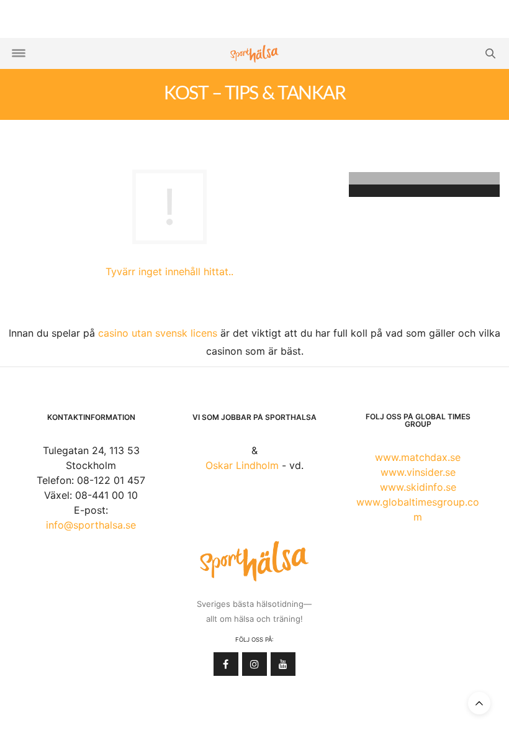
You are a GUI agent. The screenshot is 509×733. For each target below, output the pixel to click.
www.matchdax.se (418, 457)
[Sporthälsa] (254, 54)
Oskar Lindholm (242, 465)
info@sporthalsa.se (91, 525)
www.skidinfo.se (418, 487)
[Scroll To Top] (479, 703)
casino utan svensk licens (157, 333)
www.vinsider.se (418, 472)
